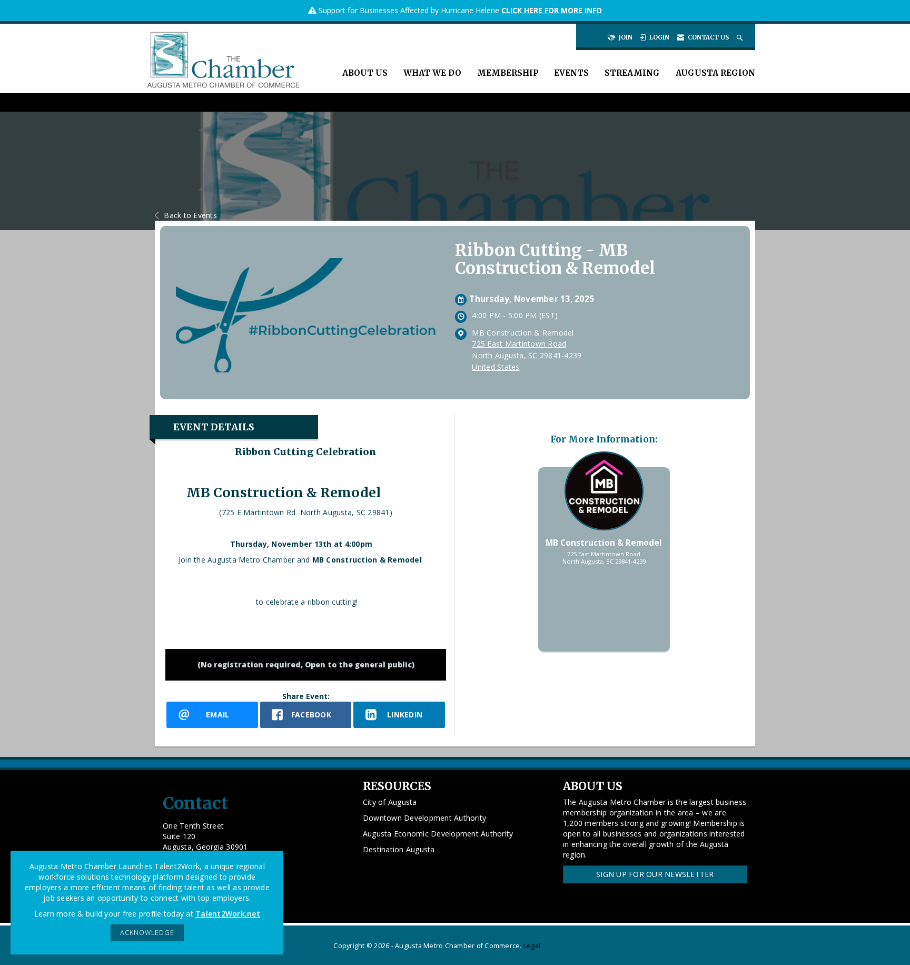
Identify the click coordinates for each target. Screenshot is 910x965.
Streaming (632, 73)
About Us (365, 73)
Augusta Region (715, 73)
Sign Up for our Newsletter (655, 874)
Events (571, 73)
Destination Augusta (399, 849)
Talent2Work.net (227, 914)
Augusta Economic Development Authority (438, 834)
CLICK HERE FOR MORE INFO (551, 10)
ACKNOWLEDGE (147, 932)
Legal (531, 945)
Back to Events (190, 215)
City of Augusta (390, 802)
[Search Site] (741, 37)
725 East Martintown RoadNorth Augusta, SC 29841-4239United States (526, 355)
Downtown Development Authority (425, 818)
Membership (507, 73)
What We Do (432, 73)
